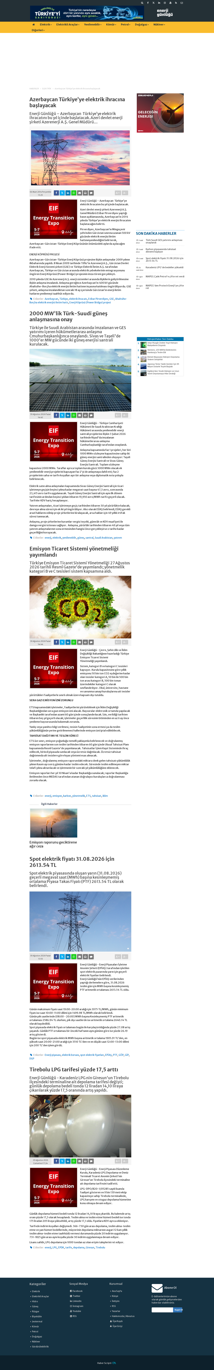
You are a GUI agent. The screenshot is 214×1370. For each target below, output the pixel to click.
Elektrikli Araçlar (67, 24)
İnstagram (77, 1306)
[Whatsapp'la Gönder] (73, 192)
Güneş (35, 1306)
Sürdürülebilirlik (40, 1346)
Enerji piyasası (53, 1054)
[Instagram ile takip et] (165, 3)
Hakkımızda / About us (123, 1316)
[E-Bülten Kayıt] (182, 3)
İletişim (116, 1301)
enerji (48, 537)
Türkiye (63, 298)
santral (90, 537)
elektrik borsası (70, 1054)
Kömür (110, 24)
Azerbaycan (51, 298)
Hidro (35, 1301)
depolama (78, 1247)
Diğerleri (37, 30)
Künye (115, 1296)
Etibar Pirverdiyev (98, 298)
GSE (111, 298)
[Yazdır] (85, 192)
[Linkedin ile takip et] (159, 3)
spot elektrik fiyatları (92, 1054)
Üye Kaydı (117, 1321)
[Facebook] (56, 192)
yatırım (118, 537)
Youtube (76, 1311)
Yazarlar (116, 1311)
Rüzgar (35, 1311)
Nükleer (159, 24)
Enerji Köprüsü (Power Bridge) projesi (90, 302)
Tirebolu (100, 1247)
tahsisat (96, 795)
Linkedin (76, 1301)
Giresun (90, 1247)
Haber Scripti (104, 1363)
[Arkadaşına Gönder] (79, 192)
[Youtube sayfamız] (170, 3)
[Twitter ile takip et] (153, 3)
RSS (74, 1316)
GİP (127, 1054)
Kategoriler (37, 1284)
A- (125, 192)
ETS (88, 795)
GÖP (121, 1054)
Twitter (76, 1296)
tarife (68, 1247)
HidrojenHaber (154, 339)
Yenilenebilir (92, 24)
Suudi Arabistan (103, 537)
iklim (105, 795)
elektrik (56, 537)
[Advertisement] (107, 57)
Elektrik (45, 24)
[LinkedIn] (67, 192)
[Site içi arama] (142, 3)
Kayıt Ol (178, 1309)
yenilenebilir (69, 537)
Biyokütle (37, 1316)
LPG (54, 1247)
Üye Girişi (117, 1326)
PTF (115, 1054)
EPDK (61, 1247)
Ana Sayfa (117, 1291)
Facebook (77, 1291)
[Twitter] (62, 192)
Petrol (125, 24)
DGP (31, 1058)
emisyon (57, 795)
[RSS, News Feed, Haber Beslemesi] (176, 3)
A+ (118, 192)
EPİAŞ (108, 1054)
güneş (80, 537)
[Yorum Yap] (91, 192)
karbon (67, 795)
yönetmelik (78, 795)
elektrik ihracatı (78, 298)
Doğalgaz (141, 24)
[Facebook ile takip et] (148, 3)
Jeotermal (37, 1321)
